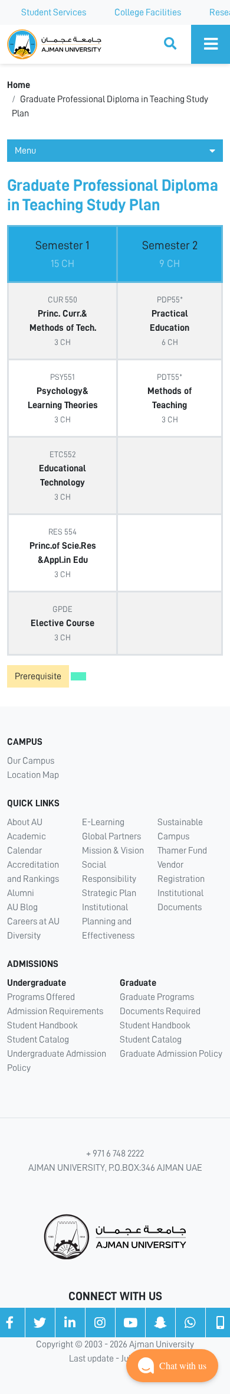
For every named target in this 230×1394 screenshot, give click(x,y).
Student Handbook (42, 1025)
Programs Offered (41, 997)
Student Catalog (38, 1039)
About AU (24, 822)
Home (18, 85)
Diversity (24, 935)
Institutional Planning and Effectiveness (108, 921)
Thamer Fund (182, 850)
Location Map (33, 775)
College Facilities (147, 12)
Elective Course (62, 623)
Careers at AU (33, 921)
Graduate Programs (157, 997)
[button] (172, 1365)
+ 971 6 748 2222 (115, 1153)
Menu (25, 150)
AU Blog (22, 907)
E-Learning (103, 822)
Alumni (20, 893)
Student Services (53, 12)
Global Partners (111, 836)
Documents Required (160, 1011)
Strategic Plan (109, 893)
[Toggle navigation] (210, 44)
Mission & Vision (113, 850)
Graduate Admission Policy (171, 1053)
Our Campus (30, 761)
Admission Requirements (55, 1011)
